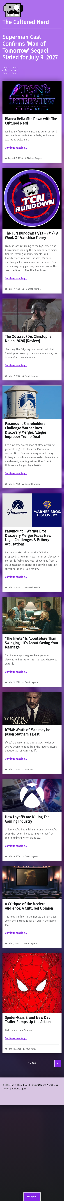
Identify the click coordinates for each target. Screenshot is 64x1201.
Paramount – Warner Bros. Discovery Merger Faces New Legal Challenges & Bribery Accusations (28, 537)
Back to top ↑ (19, 1088)
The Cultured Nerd (20, 1085)
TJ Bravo (29, 769)
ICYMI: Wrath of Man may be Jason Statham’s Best (27, 732)
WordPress (52, 1085)
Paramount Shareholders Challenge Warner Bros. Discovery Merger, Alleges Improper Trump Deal (26, 430)
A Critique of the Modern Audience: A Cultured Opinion (29, 906)
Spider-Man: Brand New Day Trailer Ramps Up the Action (28, 1019)
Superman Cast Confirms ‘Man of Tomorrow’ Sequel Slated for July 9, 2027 (30, 47)
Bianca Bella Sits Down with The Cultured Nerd (31, 121)
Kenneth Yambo (33, 289)
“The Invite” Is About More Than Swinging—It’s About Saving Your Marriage (31, 642)
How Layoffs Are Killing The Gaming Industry (27, 819)
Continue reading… (16, 147)
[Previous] (5, 70)
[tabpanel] (32, 55)
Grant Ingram (31, 376)
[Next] (14, 70)
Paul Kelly (30, 1048)
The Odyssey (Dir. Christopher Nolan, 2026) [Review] (29, 338)
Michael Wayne (34, 158)
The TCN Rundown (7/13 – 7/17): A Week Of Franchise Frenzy (31, 235)
